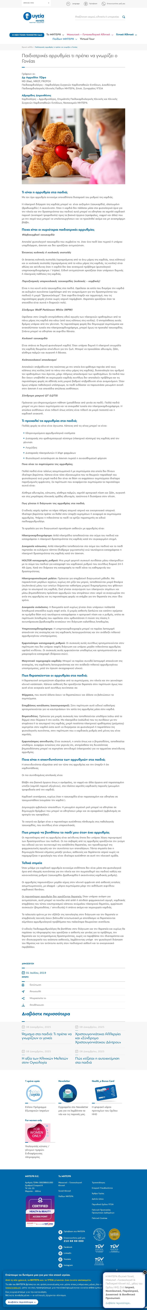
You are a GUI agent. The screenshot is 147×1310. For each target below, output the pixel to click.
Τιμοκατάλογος (98, 1183)
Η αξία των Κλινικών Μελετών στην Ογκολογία (45, 1061)
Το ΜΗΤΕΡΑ (53, 34)
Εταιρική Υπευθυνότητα (102, 1188)
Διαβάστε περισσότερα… (118, 1303)
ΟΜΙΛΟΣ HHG (28, 3)
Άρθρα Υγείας (98, 1194)
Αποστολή (35, 991)
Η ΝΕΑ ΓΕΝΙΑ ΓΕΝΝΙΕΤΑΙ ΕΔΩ (27, 35)
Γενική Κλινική (125, 34)
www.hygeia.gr (13, 1287)
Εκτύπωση (35, 985)
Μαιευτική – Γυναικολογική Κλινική (88, 34)
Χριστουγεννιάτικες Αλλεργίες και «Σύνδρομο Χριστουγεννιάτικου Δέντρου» (98, 1038)
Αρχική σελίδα (27, 47)
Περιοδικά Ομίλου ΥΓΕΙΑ (103, 1204)
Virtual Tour (87, 39)
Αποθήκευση (37, 1005)
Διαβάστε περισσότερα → (22, 1302)
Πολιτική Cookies (99, 1218)
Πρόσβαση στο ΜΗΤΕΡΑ (74, 1232)
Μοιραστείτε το (38, 998)
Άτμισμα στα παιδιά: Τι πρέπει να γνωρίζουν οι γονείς (47, 1036)
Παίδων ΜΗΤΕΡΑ (63, 39)
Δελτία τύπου (98, 1199)
